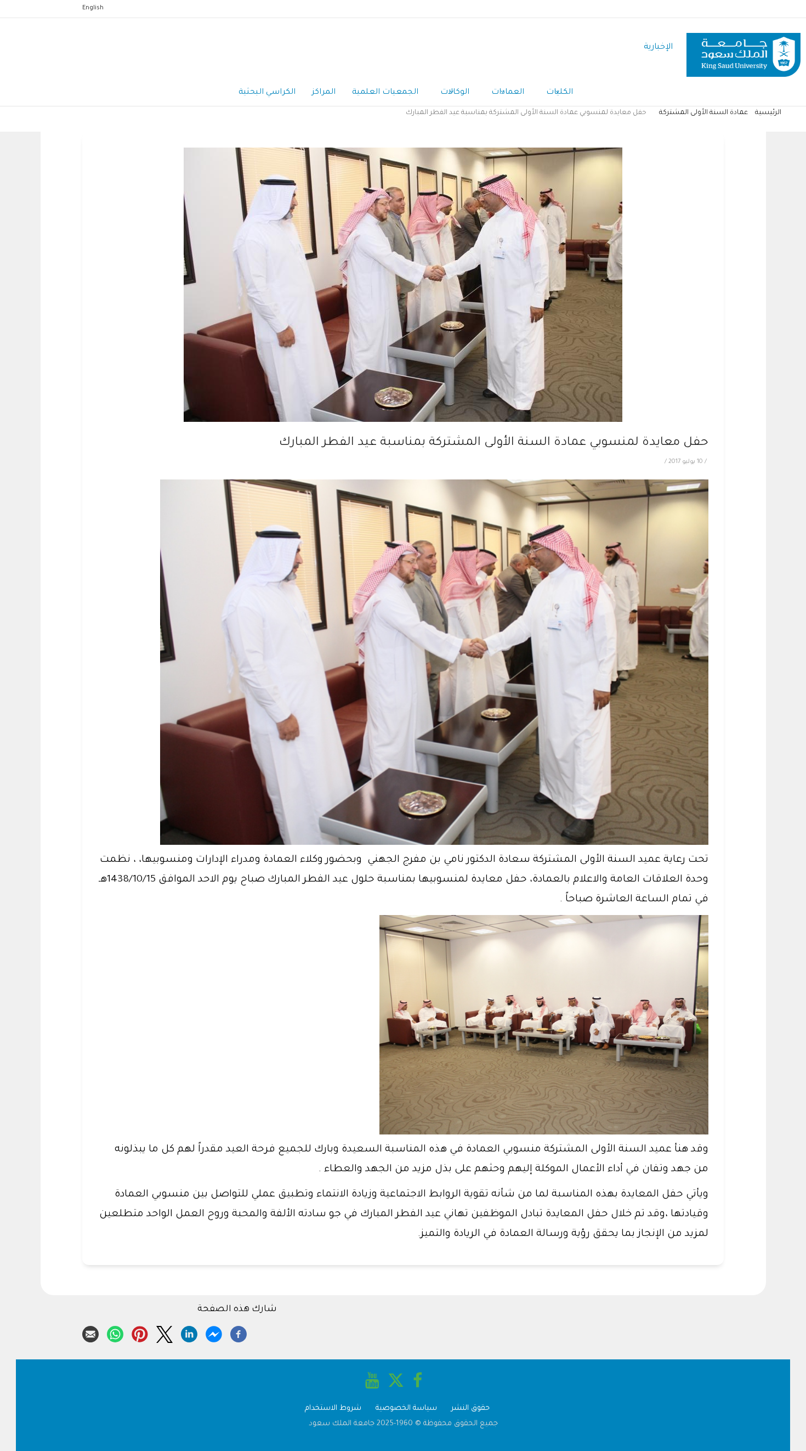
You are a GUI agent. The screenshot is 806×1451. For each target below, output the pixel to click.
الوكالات (454, 92)
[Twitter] (164, 1332)
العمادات (507, 92)
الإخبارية (658, 47)
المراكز (324, 92)
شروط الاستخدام (333, 1408)
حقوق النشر (470, 1408)
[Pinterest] (140, 1332)
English (93, 8)
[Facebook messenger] (214, 1332)
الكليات (559, 92)
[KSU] (743, 48)
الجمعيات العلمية (385, 92)
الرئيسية (768, 113)
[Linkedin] (189, 1332)
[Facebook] (238, 1332)
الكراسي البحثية (267, 92)
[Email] (90, 1332)
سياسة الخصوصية (406, 1408)
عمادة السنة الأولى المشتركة (703, 113)
